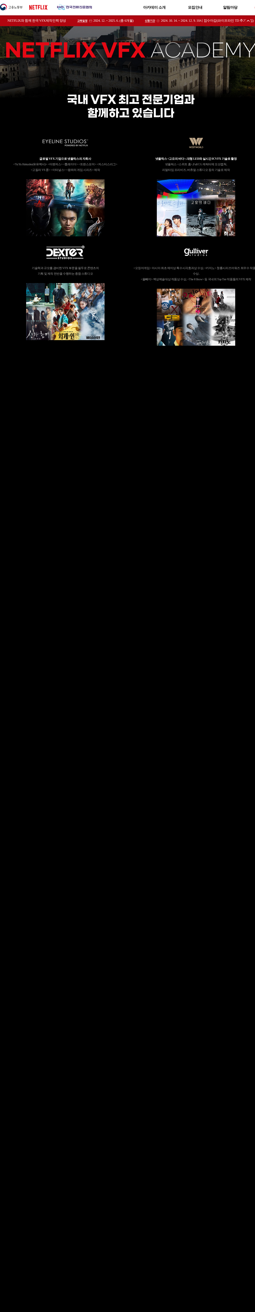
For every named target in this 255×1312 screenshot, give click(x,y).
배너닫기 (248, 21)
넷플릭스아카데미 (46, 7)
